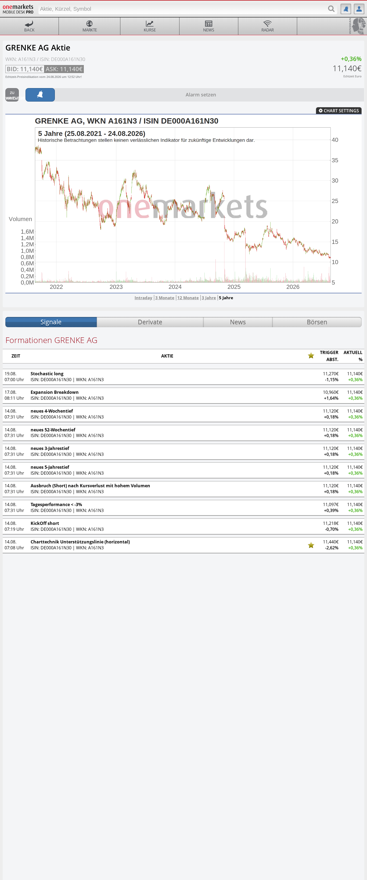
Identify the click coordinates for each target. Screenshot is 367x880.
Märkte (89, 30)
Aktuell (353, 352)
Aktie (167, 356)
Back (29, 30)
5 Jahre (226, 297)
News (208, 30)
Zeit (16, 356)
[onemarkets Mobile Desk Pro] (18, 7)
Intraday (143, 297)
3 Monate (164, 297)
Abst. (332, 359)
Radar (267, 30)
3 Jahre (209, 297)
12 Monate (188, 297)
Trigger (329, 352)
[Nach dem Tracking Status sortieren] (310, 355)
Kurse (150, 30)
